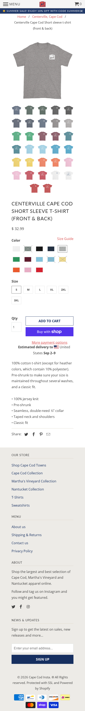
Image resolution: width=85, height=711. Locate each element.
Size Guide (65, 238)
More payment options (49, 342)
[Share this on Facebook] (33, 434)
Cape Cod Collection (27, 473)
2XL (63, 289)
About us (19, 527)
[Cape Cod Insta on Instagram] (28, 606)
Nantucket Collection (28, 489)
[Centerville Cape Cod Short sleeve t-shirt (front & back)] (42, 71)
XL (51, 289)
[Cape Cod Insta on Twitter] (14, 606)
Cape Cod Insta (39, 677)
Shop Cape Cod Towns (29, 465)
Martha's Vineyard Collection (34, 481)
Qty (15, 318)
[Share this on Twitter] (25, 434)
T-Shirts (18, 497)
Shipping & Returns (27, 535)
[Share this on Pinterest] (40, 434)
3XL (16, 300)
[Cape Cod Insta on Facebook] (21, 606)
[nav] (11, 4)
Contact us (20, 543)
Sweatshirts (21, 505)
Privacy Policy (22, 551)
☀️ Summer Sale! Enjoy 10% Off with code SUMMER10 (42, 10)
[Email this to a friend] (47, 434)
